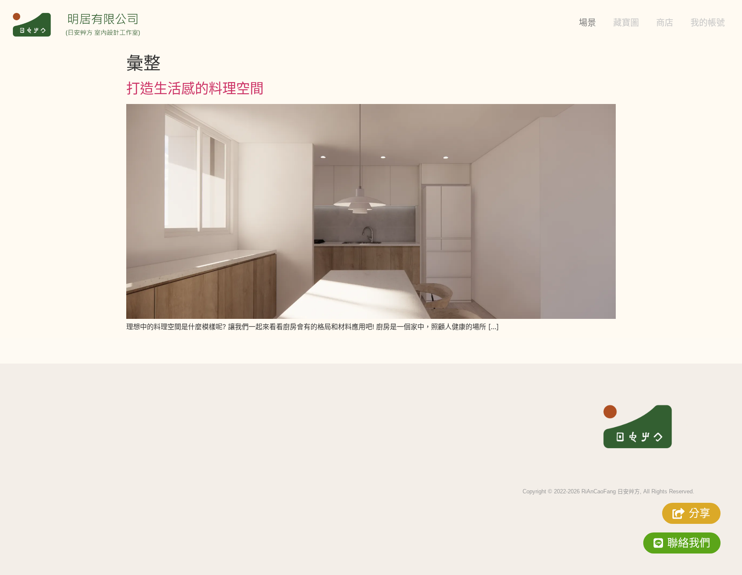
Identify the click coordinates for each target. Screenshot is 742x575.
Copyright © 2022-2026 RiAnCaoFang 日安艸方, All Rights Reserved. (608, 491)
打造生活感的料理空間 (195, 88)
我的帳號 (707, 23)
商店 (664, 23)
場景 (587, 23)
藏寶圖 (626, 23)
